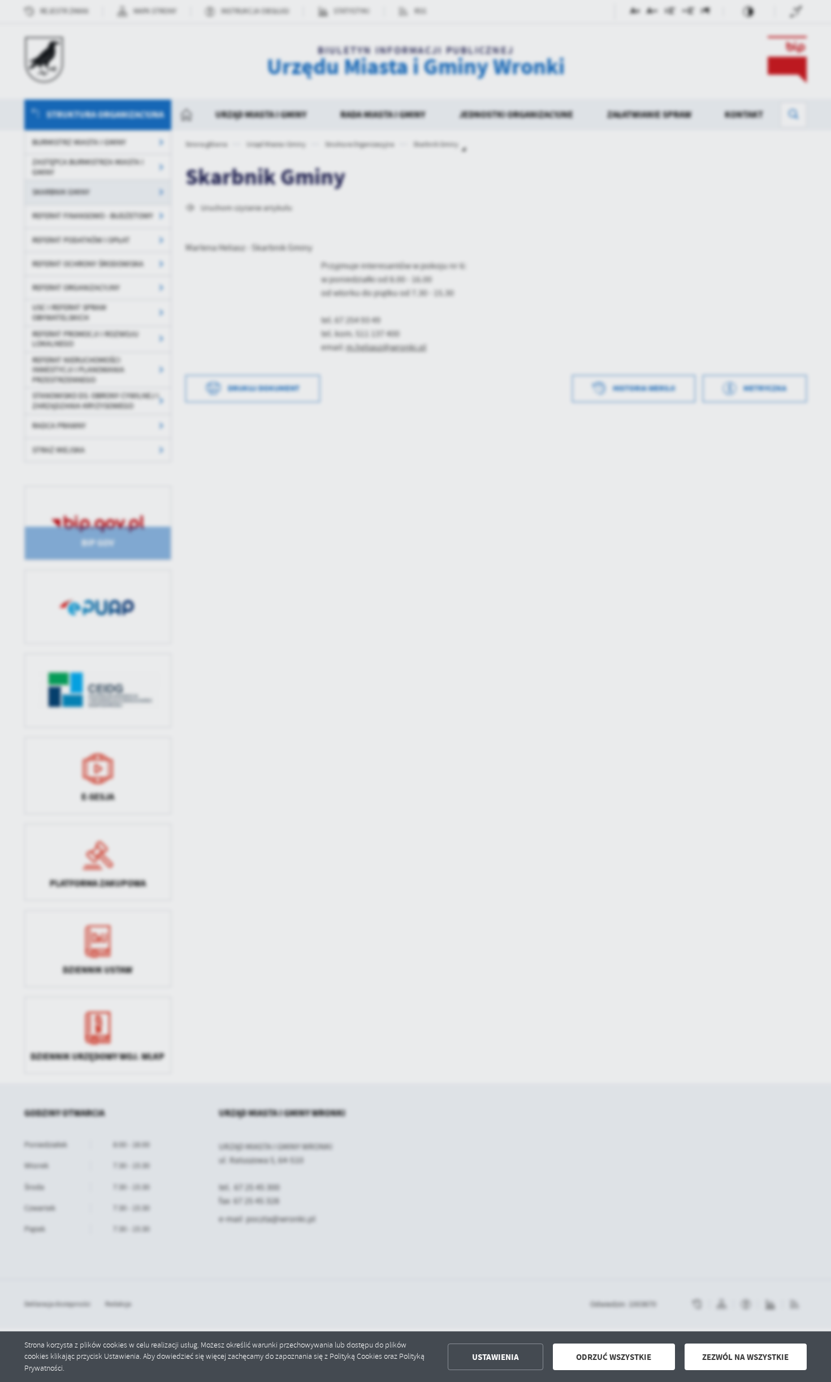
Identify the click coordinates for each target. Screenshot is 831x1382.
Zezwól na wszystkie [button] (745, 1357)
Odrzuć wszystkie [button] (613, 1357)
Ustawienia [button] (495, 1357)
